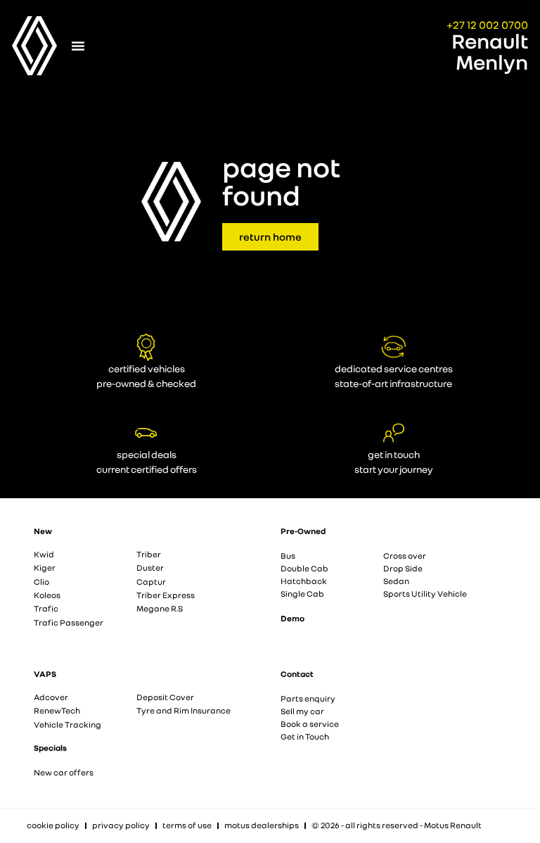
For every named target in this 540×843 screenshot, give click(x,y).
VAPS (45, 673)
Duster (150, 567)
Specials (50, 747)
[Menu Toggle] (78, 46)
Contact (297, 673)
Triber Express (165, 595)
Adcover (51, 697)
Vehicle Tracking (67, 724)
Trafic (46, 608)
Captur (151, 581)
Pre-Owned (303, 531)
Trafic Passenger (68, 622)
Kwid (44, 554)
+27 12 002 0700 (487, 25)
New (43, 531)
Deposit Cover (165, 697)
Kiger (45, 567)
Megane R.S (159, 608)
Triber (148, 554)
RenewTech (57, 710)
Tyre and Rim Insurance (183, 710)
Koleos (47, 595)
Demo (292, 618)
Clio (41, 581)
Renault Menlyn (489, 51)
